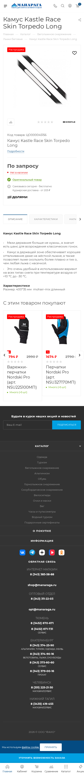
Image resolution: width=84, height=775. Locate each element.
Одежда (42, 456)
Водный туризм (42, 517)
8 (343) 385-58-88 (42, 574)
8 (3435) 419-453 (42, 705)
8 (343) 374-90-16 (42, 655)
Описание (15, 219)
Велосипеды (42, 495)
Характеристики (46, 219)
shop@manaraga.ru (42, 585)
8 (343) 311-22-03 (42, 598)
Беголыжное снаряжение (42, 467)
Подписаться (66, 424)
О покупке (42, 530)
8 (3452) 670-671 (42, 623)
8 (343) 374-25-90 (42, 647)
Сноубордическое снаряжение (42, 489)
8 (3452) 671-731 (42, 630)
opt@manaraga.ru (42, 609)
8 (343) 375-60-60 (42, 664)
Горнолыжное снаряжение (42, 484)
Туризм (42, 462)
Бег (42, 506)
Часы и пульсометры (42, 511)
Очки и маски (42, 500)
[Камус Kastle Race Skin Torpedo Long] (42, 79)
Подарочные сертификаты (42, 522)
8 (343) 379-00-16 (42, 672)
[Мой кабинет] (70, 6)
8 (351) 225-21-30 (42, 689)
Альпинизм (42, 473)
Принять (51, 747)
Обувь (42, 478)
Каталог (42, 446)
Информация (42, 540)
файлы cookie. (30, 747)
